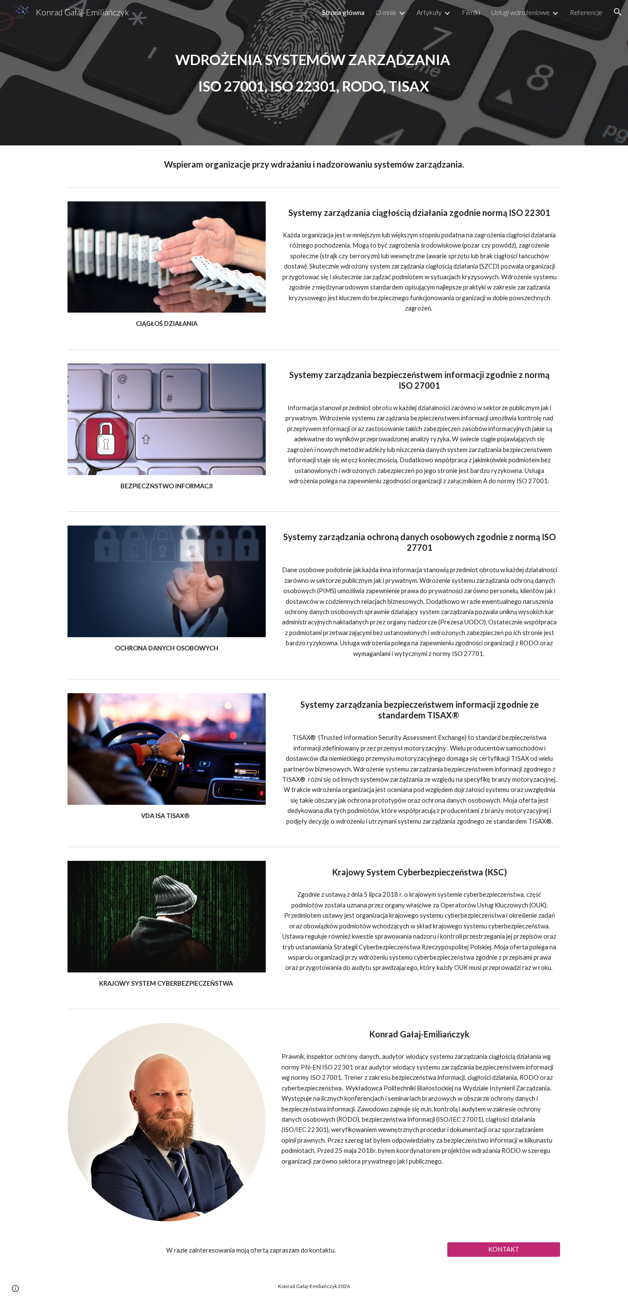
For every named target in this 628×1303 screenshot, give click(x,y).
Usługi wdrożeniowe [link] (520, 12)
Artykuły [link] (429, 12)
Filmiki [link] (471, 12)
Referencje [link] (586, 12)
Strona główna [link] (343, 12)
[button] (617, 12)
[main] (314, 72)
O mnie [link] (386, 12)
